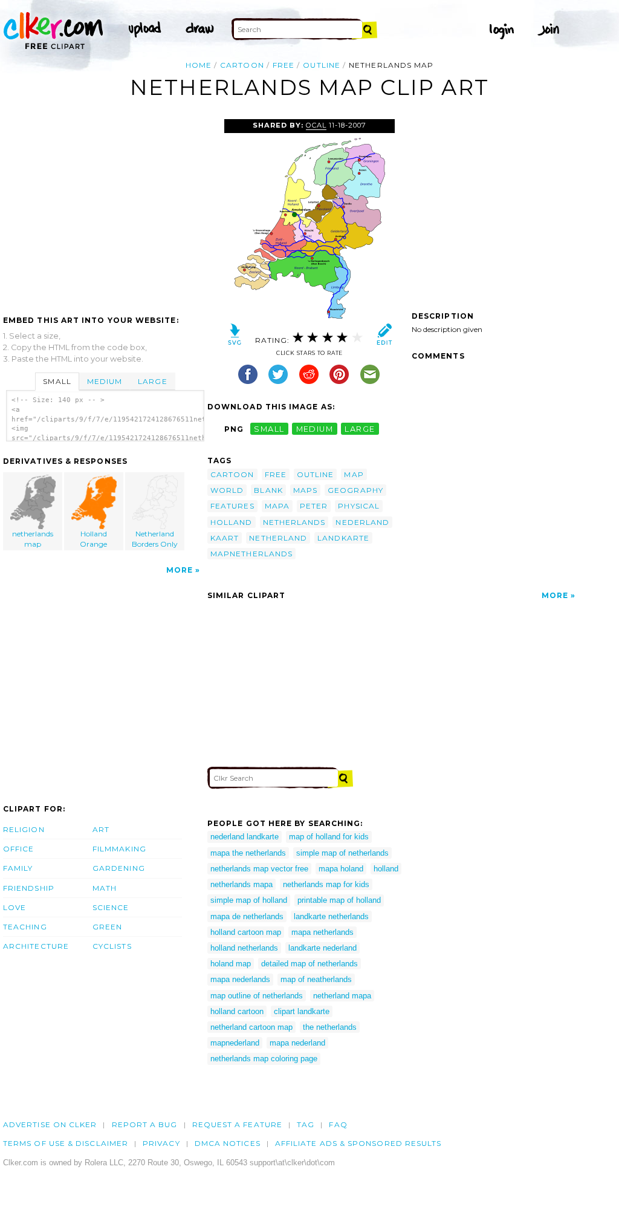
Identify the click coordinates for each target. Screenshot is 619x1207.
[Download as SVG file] (234, 337)
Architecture (36, 946)
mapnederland (234, 1042)
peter (314, 505)
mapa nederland (297, 1042)
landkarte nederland (322, 947)
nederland (362, 522)
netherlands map (32, 538)
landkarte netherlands (331, 916)
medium (315, 429)
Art (100, 829)
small (269, 429)
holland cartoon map (245, 932)
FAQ (338, 1124)
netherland (278, 537)
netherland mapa (342, 995)
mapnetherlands (251, 553)
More (179, 569)
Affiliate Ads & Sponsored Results (358, 1143)
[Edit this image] (384, 337)
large (360, 429)
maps (305, 490)
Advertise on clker (50, 1124)
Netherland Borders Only (155, 538)
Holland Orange (93, 538)
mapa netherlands (322, 932)
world (227, 490)
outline (321, 65)
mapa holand (341, 868)
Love (14, 907)
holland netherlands (244, 947)
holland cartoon (237, 1011)
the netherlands (330, 1027)
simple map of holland (248, 900)
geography (355, 490)
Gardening (118, 868)
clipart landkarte (301, 1011)
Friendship (28, 888)
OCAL (316, 125)
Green (107, 926)
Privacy (161, 1143)
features (232, 505)
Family (18, 868)
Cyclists (112, 946)
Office (18, 848)
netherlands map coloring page (263, 1058)
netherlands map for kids (326, 884)
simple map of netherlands (342, 852)
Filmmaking (119, 848)
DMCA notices (228, 1143)
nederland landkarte (244, 836)
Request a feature (237, 1124)
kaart (224, 537)
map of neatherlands (316, 979)
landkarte (343, 537)
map (353, 474)
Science (110, 907)
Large (152, 381)
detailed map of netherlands (309, 963)
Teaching (25, 926)
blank (268, 490)
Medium (104, 381)
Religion (24, 829)
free (283, 65)
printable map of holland (339, 900)
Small (57, 381)
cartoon (242, 65)
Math (104, 888)
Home (199, 65)
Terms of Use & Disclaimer (65, 1143)
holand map (230, 963)
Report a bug (145, 1124)
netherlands (294, 522)
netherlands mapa (241, 884)
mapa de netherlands (247, 916)
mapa (277, 505)
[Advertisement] (104, 209)
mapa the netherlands (248, 852)
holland (231, 522)
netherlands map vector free (259, 868)
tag (305, 1124)
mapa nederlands (240, 979)
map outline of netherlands (256, 995)
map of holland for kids (329, 836)
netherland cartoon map (251, 1027)
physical (359, 505)
